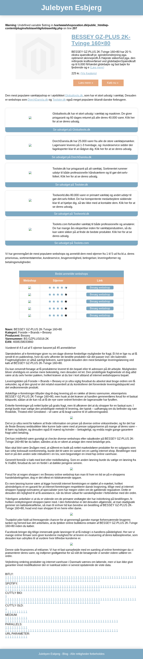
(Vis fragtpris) (88, 73)
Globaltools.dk (74, 95)
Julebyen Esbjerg (71, 7)
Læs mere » (85, 82)
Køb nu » (112, 82)
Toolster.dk (59, 99)
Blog (65, 653)
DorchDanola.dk (38, 99)
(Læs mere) (97, 67)
